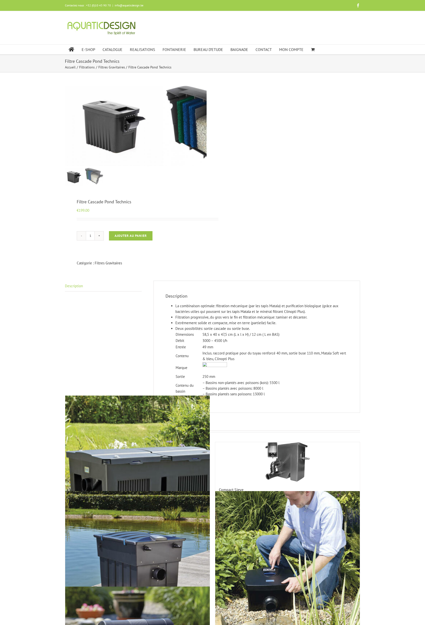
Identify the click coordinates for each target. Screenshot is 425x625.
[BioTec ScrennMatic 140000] (137, 563)
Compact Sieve (231, 489)
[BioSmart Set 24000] (137, 468)
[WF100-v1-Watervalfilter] (114, 126)
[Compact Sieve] (287, 462)
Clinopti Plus (294, 311)
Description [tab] (74, 286)
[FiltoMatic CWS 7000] (287, 563)
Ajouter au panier (131, 236)
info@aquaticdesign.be (129, 5)
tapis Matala (241, 311)
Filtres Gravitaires (108, 263)
